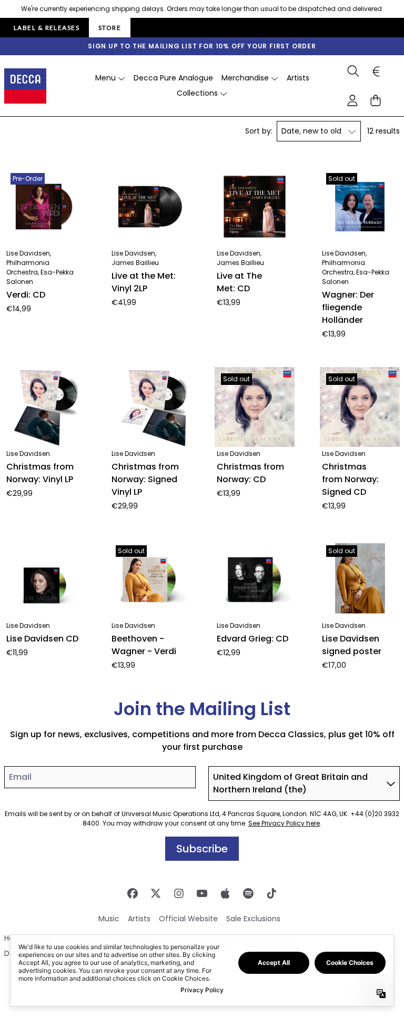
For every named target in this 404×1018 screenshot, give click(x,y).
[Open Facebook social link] (132, 893)
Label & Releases (46, 28)
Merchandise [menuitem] (245, 78)
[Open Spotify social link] (248, 893)
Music (108, 918)
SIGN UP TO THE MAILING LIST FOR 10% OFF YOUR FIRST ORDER (202, 46)
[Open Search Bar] (352, 71)
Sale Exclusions (253, 918)
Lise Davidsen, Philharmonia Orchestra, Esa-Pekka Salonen (40, 267)
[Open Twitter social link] (155, 893)
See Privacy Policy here (284, 823)
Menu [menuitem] (105, 78)
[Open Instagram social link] (178, 893)
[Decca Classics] (25, 86)
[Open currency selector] (375, 71)
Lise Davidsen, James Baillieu (135, 258)
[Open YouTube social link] (202, 893)
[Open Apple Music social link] (225, 893)
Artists (139, 918)
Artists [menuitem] (298, 78)
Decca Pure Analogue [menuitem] (173, 78)
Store (109, 28)
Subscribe (202, 848)
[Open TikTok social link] (271, 893)
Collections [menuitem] (197, 93)
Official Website (188, 918)
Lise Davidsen (28, 453)
